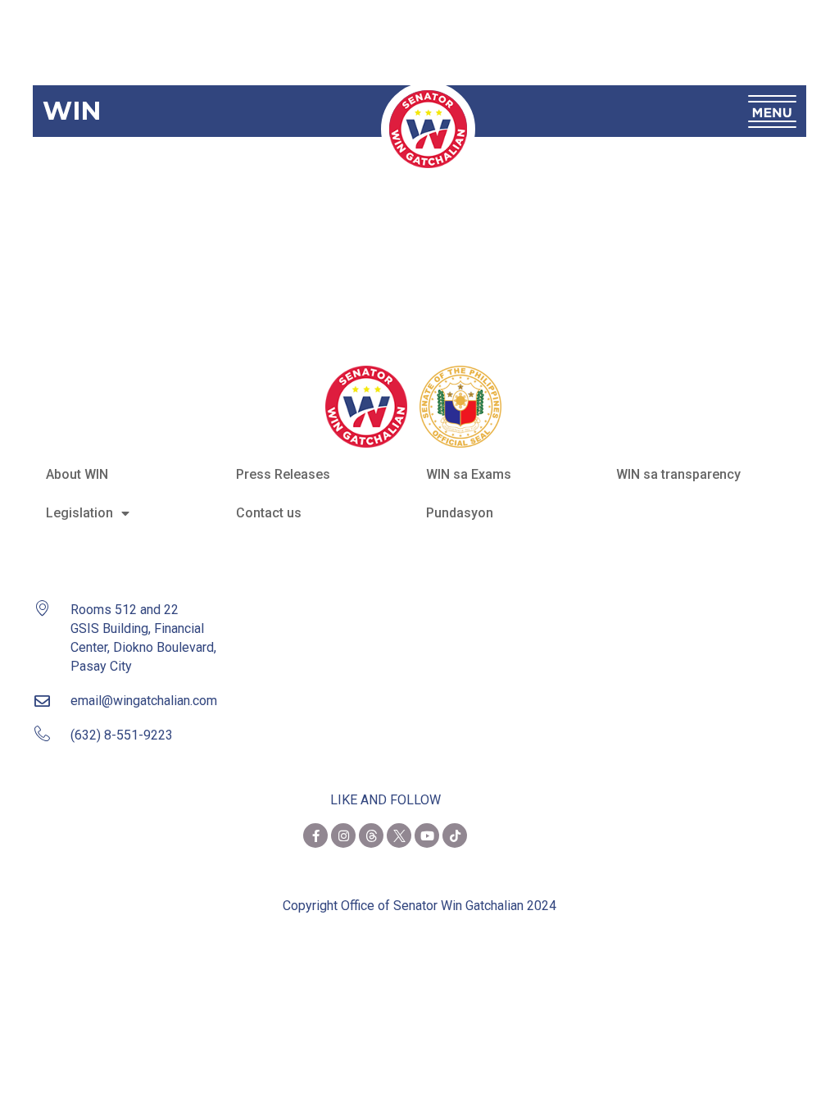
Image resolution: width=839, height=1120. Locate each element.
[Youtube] (427, 835)
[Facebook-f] (315, 835)
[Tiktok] (454, 835)
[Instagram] (343, 835)
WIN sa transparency (678, 474)
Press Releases (283, 474)
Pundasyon (459, 513)
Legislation (79, 513)
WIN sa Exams (468, 474)
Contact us (269, 513)
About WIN (77, 474)
